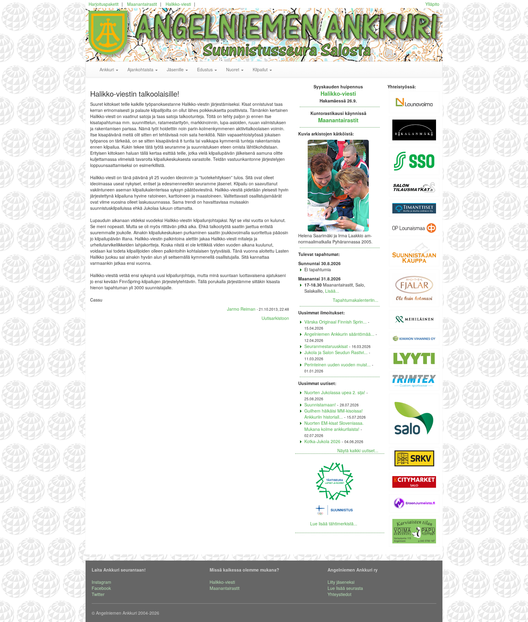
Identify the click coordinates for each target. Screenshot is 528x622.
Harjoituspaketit (104, 4)
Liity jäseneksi (341, 582)
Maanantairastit (142, 4)
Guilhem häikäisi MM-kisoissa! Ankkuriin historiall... (333, 414)
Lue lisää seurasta (345, 588)
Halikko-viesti (178, 4)
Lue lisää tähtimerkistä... (333, 523)
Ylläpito (432, 4)
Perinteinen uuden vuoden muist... (337, 364)
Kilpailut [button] (261, 69)
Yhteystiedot (339, 594)
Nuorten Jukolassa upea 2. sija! (334, 392)
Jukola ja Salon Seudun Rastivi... (336, 352)
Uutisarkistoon (275, 318)
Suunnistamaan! (320, 405)
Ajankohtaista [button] (141, 69)
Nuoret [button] (233, 69)
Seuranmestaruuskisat (326, 346)
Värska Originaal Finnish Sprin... (335, 322)
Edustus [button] (205, 69)
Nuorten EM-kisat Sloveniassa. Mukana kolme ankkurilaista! (334, 426)
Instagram (101, 582)
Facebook (101, 588)
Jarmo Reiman (241, 309)
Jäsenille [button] (176, 69)
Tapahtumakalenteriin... (355, 300)
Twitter (98, 594)
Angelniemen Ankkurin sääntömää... (339, 334)
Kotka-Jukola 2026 (322, 441)
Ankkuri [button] (107, 69)
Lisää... (332, 291)
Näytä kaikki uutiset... (357, 450)
